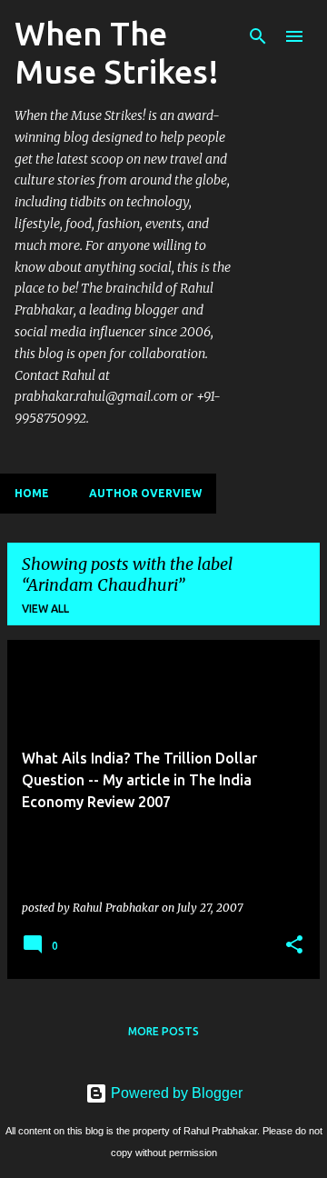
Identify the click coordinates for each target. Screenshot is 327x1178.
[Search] (258, 36)
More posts (163, 1031)
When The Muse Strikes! (117, 52)
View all (45, 608)
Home (32, 493)
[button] (294, 945)
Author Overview (145, 493)
